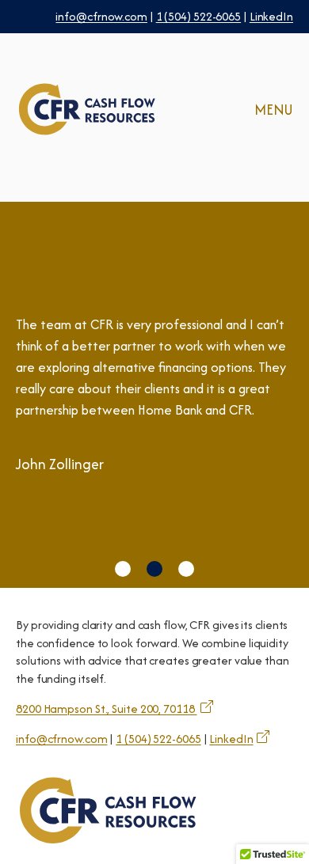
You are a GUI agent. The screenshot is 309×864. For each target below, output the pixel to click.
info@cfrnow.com (101, 16)
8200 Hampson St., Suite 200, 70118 (106, 708)
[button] (123, 569)
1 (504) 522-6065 (198, 16)
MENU (273, 109)
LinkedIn (271, 16)
